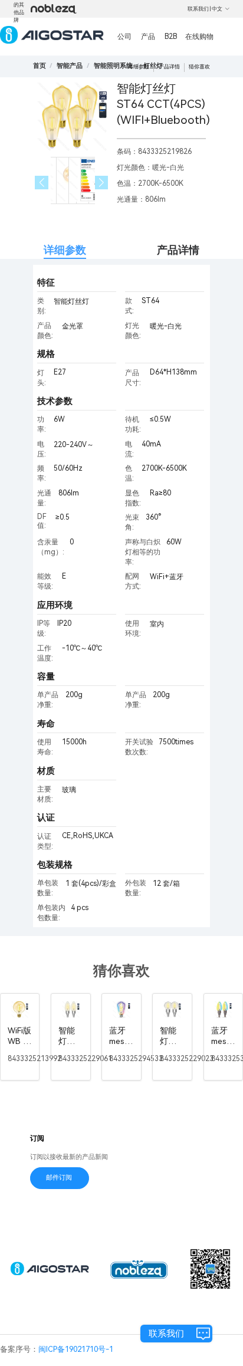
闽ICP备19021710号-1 (75, 1349)
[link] (70, 66)
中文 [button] (217, 9)
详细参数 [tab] (65, 250)
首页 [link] (39, 66)
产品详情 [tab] (178, 250)
